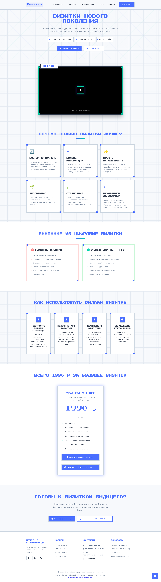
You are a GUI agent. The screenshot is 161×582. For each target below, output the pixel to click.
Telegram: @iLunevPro (95, 549)
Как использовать (88, 5)
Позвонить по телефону (120, 549)
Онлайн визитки (61, 545)
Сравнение (72, 5)
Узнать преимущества (120, 556)
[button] (80, 90)
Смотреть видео (95, 48)
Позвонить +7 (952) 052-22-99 (96, 519)
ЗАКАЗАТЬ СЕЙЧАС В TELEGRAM (80, 467)
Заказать (128, 5)
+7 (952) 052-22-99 (94, 545)
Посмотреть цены (118, 553)
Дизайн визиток (61, 553)
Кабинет (111, 5)
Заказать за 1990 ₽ (70, 48)
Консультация (60, 556)
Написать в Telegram (120, 545)
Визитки (34, 5)
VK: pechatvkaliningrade (93, 554)
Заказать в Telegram (63, 519)
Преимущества (57, 5)
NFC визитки (60, 549)
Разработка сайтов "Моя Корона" (81, 577)
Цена (102, 5)
